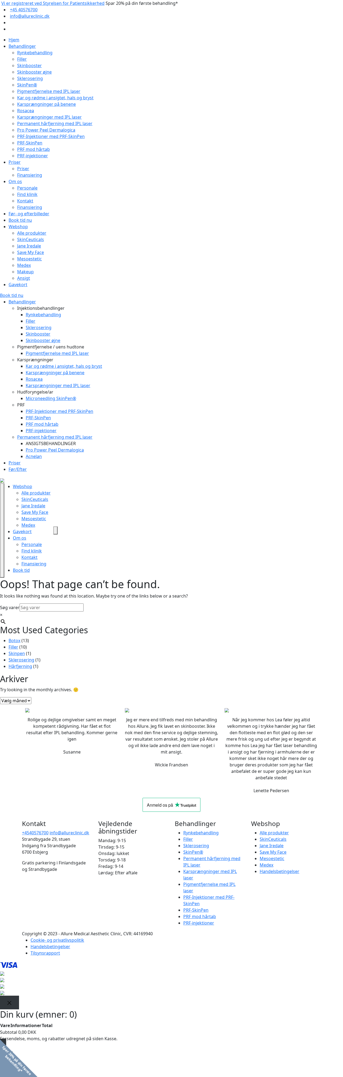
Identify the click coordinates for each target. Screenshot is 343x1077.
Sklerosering (30, 78)
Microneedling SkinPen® (51, 398)
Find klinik (27, 194)
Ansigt (23, 278)
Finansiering (29, 175)
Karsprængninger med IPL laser (49, 117)
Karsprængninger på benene (46, 104)
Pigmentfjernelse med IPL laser (48, 91)
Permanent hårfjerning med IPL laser (54, 123)
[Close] (9, 1002)
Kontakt (25, 201)
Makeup (25, 272)
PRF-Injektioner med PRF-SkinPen (51, 136)
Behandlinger (22, 46)
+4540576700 (35, 833)
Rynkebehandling (35, 53)
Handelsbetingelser (279, 871)
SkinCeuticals (30, 239)
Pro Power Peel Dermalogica (46, 130)
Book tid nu (20, 220)
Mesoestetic (29, 259)
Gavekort (18, 285)
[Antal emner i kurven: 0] (55, 530)
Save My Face (30, 252)
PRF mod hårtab (33, 149)
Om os (15, 181)
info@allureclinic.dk (30, 16)
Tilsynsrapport (45, 953)
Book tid (21, 570)
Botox (14, 640)
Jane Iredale (29, 246)
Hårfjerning (20, 666)
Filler (22, 59)
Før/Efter (18, 469)
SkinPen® (27, 85)
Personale (27, 188)
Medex (24, 265)
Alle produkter (31, 233)
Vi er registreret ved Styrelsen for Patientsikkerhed (53, 3)
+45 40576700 (24, 10)
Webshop (18, 227)
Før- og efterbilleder (29, 214)
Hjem (14, 40)
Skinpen (17, 653)
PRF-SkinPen (29, 143)
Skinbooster (29, 65)
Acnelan (34, 456)
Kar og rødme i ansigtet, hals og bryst (55, 98)
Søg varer (10, 607)
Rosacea (25, 111)
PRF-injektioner (32, 156)
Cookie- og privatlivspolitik (57, 940)
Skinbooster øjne (34, 72)
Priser (15, 162)
